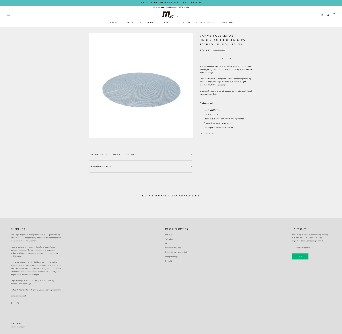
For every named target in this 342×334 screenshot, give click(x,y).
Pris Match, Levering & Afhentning (112, 154)
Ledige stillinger (171, 256)
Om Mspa (169, 234)
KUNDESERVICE (205, 23)
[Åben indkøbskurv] (334, 14)
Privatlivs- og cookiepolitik (176, 252)
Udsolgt (226, 59)
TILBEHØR (185, 23)
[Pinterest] (213, 133)
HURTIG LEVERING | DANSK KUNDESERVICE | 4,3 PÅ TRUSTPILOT (171, 3)
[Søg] (328, 14)
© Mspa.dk (16, 323)
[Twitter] (209, 133)
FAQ (167, 243)
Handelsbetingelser (173, 248)
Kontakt (168, 261)
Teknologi (169, 239)
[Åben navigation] (8, 15)
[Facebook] (206, 133)
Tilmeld (300, 256)
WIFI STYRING (147, 23)
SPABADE (114, 23)
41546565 (46, 280)
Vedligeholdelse (100, 166)
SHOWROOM (226, 23)
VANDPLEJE (167, 23)
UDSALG (129, 23)
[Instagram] (18, 302)
